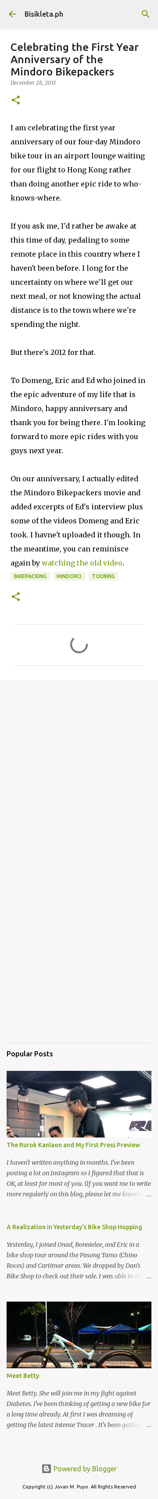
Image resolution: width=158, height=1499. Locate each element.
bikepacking (30, 576)
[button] (16, 101)
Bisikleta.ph (44, 14)
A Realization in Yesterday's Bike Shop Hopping (74, 1227)
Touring (103, 576)
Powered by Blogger (84, 1469)
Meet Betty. (23, 1375)
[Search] (145, 14)
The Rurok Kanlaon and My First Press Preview (73, 1144)
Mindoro (69, 576)
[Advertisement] (79, 772)
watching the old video (82, 562)
